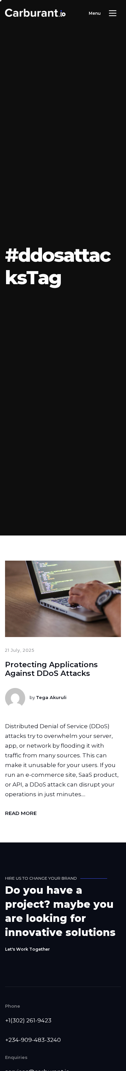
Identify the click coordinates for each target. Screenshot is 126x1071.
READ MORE (21, 813)
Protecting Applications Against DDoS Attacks (51, 669)
